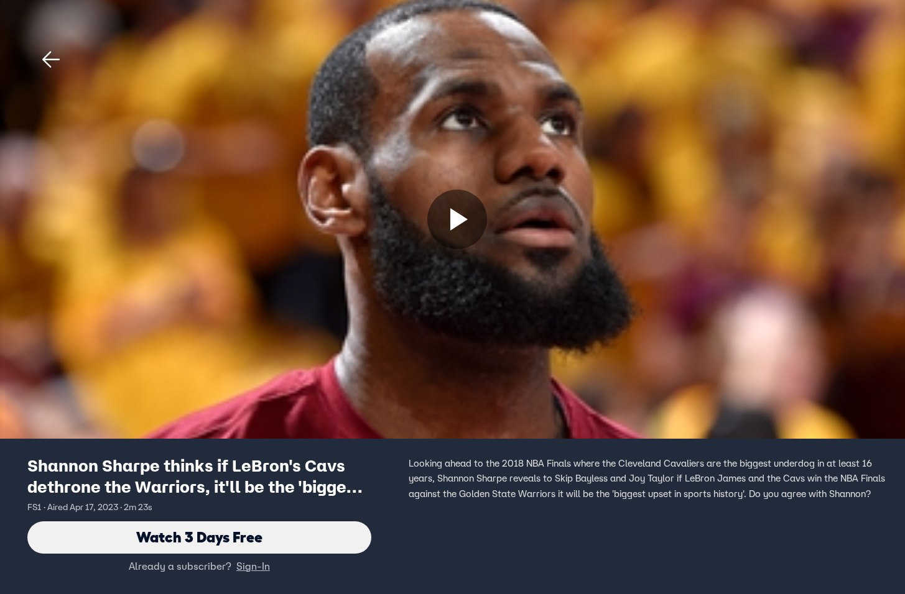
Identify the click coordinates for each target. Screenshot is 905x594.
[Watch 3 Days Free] (457, 219)
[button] (51, 60)
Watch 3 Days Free (199, 537)
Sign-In (253, 566)
